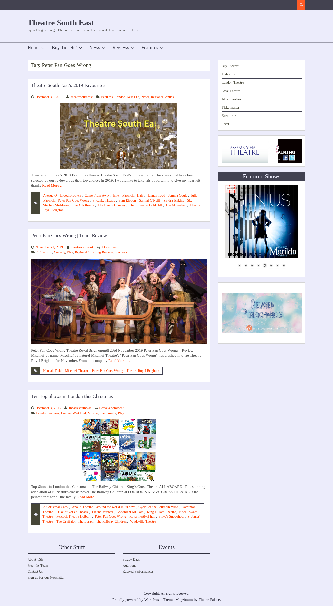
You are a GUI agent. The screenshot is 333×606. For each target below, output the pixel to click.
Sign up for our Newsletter (46, 577)
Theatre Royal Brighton (143, 371)
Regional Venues (162, 97)
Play (70, 252)
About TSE (35, 559)
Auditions (129, 565)
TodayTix (228, 74)
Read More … (53, 185)
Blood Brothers (70, 195)
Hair (140, 195)
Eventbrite (229, 116)
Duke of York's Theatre (72, 512)
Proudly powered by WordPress (136, 600)
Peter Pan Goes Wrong (73, 200)
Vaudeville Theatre (143, 521)
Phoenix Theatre (104, 200)
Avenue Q (50, 195)
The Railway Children (111, 521)
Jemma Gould (177, 195)
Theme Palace (209, 600)
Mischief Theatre (76, 371)
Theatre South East (61, 22)
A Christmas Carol (56, 507)
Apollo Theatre (82, 507)
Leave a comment (111, 408)
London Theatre (233, 82)
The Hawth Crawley (112, 205)
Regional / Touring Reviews (94, 252)
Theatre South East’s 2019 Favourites (68, 85)
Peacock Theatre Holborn (73, 516)
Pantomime (108, 413)
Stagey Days (131, 559)
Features (149, 47)
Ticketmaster (230, 107)
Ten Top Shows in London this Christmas (72, 396)
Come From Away (97, 195)
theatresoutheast (82, 97)
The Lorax (85, 521)
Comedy (59, 252)
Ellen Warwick (123, 195)
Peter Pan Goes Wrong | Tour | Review (69, 235)
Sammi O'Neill (149, 200)
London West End (127, 97)
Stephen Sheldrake (56, 205)
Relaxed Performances (138, 571)
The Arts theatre (83, 205)
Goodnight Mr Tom (130, 512)
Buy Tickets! (64, 47)
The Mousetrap (176, 205)
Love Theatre (231, 91)
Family (41, 413)
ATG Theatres (231, 99)
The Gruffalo (65, 521)
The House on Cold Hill (145, 205)
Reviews (120, 47)
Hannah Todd (156, 195)
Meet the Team (38, 565)
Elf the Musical (102, 512)
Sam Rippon (127, 200)
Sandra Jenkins (173, 200)
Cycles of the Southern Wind (158, 507)
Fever (225, 124)
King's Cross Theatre (161, 512)
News (94, 47)
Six (189, 200)
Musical (93, 413)
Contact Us (35, 571)
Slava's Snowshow (171, 516)
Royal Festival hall (142, 516)
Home (33, 47)
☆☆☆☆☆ (44, 252)
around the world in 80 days (115, 507)
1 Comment (109, 247)
